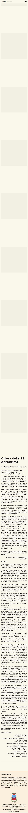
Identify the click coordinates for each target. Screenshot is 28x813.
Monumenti (7, 466)
